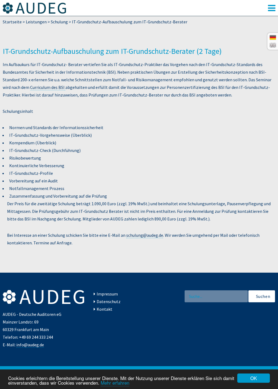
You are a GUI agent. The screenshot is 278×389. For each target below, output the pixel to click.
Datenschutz (109, 301)
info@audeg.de (30, 344)
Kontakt (104, 309)
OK (253, 378)
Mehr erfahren (115, 382)
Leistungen (36, 21)
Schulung (59, 21)
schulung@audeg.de (144, 235)
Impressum (107, 294)
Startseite (12, 21)
